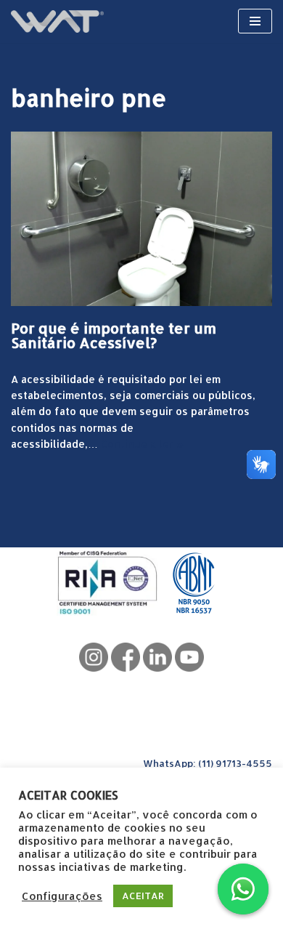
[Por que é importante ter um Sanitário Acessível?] (141, 219)
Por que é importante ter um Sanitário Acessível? (113, 335)
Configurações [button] (62, 896)
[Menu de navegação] (255, 21)
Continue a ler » (142, 444)
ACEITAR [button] (143, 895)
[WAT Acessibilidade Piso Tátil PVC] (57, 21)
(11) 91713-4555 (235, 763)
